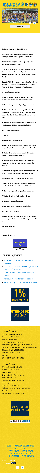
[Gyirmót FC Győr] (20, 7)
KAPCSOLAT (14, 451)
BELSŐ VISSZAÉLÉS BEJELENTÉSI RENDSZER (20, 447)
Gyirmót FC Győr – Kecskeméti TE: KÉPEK (20, 282)
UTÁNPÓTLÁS (27, 451)
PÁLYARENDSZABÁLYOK (21, 453)
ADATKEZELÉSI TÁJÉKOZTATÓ (21, 456)
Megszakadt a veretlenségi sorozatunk (18, 279)
